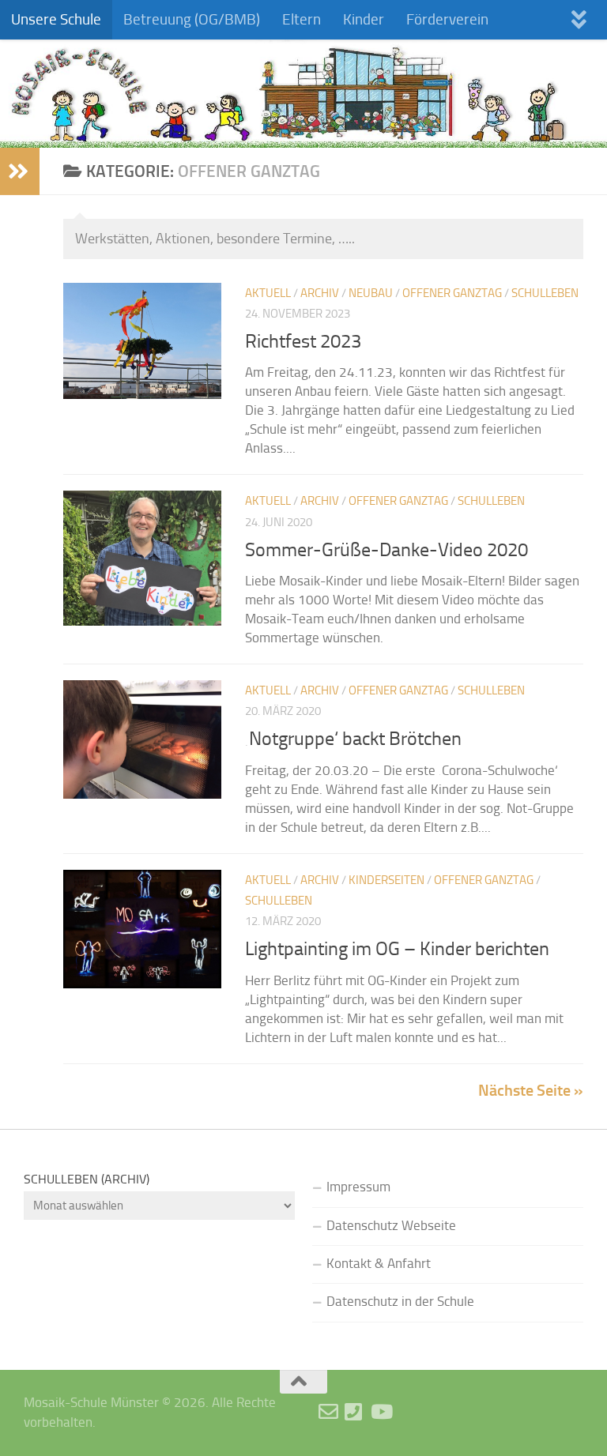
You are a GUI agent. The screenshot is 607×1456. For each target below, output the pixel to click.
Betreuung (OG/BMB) (191, 19)
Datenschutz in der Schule (400, 1301)
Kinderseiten (386, 880)
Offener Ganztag (452, 293)
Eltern (301, 19)
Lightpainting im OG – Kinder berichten (397, 949)
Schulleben (545, 293)
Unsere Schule (56, 19)
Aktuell (268, 293)
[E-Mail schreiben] (328, 1411)
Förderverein (447, 19)
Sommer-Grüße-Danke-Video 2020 (386, 550)
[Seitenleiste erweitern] (20, 171)
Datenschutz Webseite (391, 1225)
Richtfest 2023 (303, 341)
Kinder (363, 19)
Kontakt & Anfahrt (378, 1263)
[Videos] (380, 1411)
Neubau (371, 293)
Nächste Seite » (530, 1090)
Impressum (358, 1187)
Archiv (319, 293)
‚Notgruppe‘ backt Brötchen (353, 739)
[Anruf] (354, 1411)
